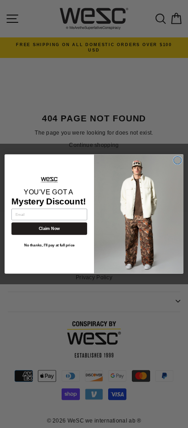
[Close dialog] (177, 160)
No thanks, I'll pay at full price (49, 245)
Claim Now (49, 228)
